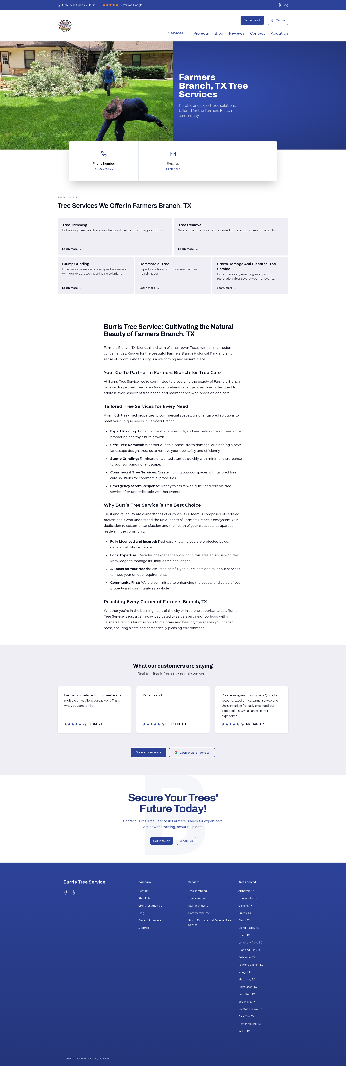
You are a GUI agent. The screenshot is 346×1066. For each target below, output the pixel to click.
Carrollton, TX (246, 994)
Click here (173, 169)
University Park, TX (250, 942)
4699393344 (104, 169)
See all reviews (148, 752)
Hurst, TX (244, 935)
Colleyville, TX (246, 957)
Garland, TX (245, 905)
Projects (201, 33)
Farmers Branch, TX (250, 964)
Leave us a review (194, 753)
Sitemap (143, 927)
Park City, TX (246, 1016)
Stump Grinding (198, 905)
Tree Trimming (197, 891)
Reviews (236, 33)
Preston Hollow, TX (250, 1009)
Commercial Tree (199, 913)
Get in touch (252, 20)
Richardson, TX (247, 987)
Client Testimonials (150, 905)
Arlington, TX (246, 891)
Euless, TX (244, 913)
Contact (257, 33)
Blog (219, 33)
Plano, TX (244, 920)
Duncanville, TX (247, 898)
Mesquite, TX (246, 979)
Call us (280, 20)
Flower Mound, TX (249, 1023)
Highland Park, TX (249, 950)
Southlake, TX (246, 1001)
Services (176, 33)
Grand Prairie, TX (248, 927)
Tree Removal (197, 898)
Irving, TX (244, 972)
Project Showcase (149, 920)
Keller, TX (244, 1031)
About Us (279, 33)
